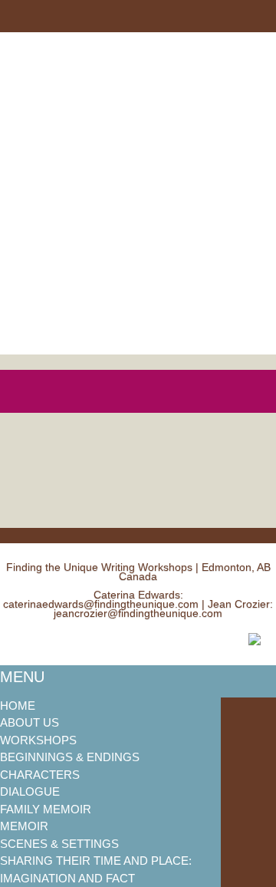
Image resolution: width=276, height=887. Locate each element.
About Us (29, 722)
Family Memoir (45, 809)
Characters (40, 774)
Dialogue (30, 791)
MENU (22, 676)
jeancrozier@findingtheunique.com (138, 613)
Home (17, 705)
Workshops (38, 740)
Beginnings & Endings (70, 756)
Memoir (24, 826)
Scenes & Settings (59, 843)
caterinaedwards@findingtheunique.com (101, 604)
